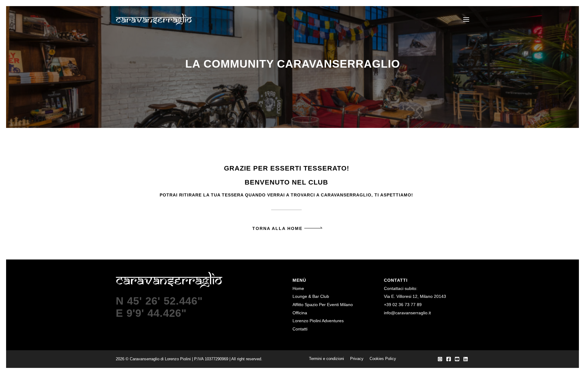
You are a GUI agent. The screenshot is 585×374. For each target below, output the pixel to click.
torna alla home (277, 228)
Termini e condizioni (326, 359)
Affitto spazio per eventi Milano (322, 304)
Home (298, 288)
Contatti (299, 328)
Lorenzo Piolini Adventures (318, 320)
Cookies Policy (383, 359)
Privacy (356, 359)
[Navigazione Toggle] (462, 19)
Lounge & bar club (310, 296)
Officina (299, 312)
